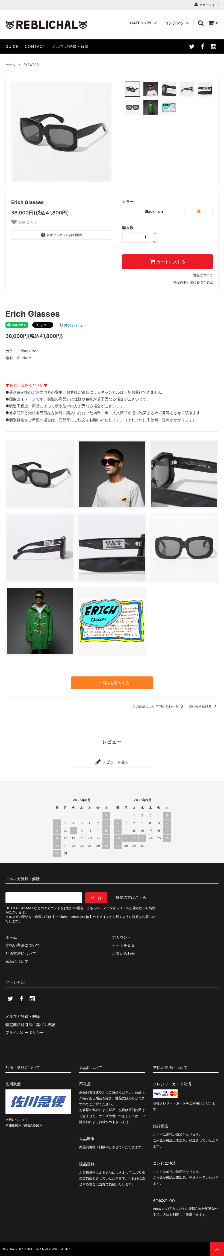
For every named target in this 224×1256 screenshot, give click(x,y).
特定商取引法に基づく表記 (193, 282)
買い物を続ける (201, 706)
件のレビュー (73, 325)
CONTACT (35, 46)
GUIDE (11, 46)
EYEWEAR (31, 65)
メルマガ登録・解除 (70, 46)
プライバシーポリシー (24, 1032)
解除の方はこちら (131, 897)
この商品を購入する (112, 682)
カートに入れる (170, 261)
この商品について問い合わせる (155, 706)
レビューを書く (115, 761)
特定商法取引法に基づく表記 (30, 1024)
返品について (203, 275)
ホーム (10, 65)
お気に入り (27, 222)
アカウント (207, 5)
